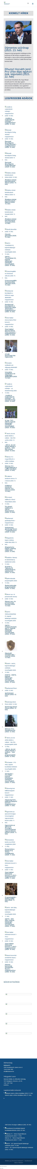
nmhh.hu (6, 1085)
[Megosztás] (4, 1166)
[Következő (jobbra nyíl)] (2, 1168)
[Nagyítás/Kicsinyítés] (0, 1166)
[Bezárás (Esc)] (6, 1166)
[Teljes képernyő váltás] (2, 1166)
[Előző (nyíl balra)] (0, 1168)
